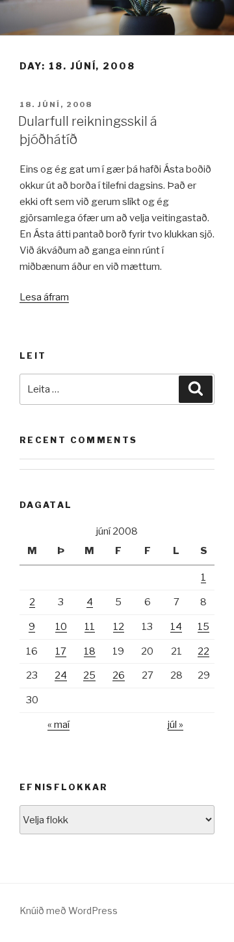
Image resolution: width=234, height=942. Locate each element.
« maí (58, 725)
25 (89, 675)
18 (90, 651)
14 (176, 627)
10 (61, 627)
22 (203, 651)
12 (118, 627)
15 (203, 627)
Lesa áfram (44, 297)
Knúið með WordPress (69, 910)
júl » (175, 725)
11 (89, 627)
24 (61, 675)
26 (118, 675)
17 (60, 651)
